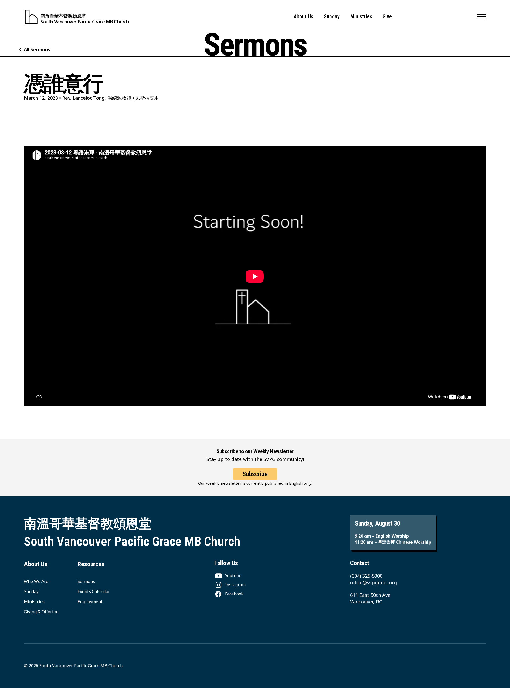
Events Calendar (94, 591)
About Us (303, 17)
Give (387, 17)
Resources (91, 564)
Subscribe (255, 474)
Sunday (332, 17)
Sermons (86, 581)
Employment (90, 602)
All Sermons (37, 49)
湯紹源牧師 (119, 98)
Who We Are (36, 581)
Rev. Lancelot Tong (83, 98)
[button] (481, 17)
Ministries (361, 17)
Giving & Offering (41, 612)
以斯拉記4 (146, 98)
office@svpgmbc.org (373, 582)
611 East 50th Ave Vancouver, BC (370, 598)
